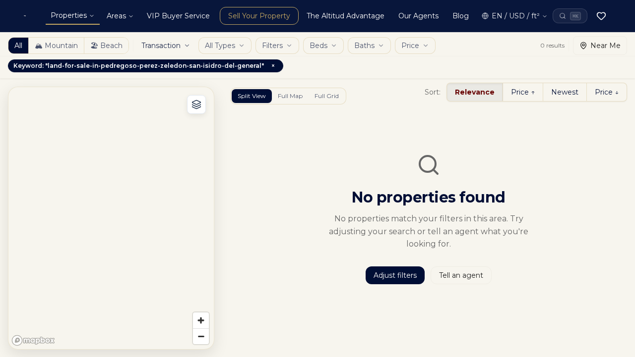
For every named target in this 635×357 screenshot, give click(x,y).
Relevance (475, 92)
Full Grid (327, 96)
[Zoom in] (201, 320)
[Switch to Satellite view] (196, 104)
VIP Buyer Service (178, 15)
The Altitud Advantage (345, 15)
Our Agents (418, 15)
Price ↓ (607, 92)
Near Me (605, 45)
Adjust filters (395, 275)
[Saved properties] (601, 16)
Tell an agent (461, 275)
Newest (564, 92)
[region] (111, 218)
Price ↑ (523, 92)
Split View (252, 96)
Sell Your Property (259, 15)
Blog (460, 15)
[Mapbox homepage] (33, 340)
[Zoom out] (201, 336)
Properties (69, 15)
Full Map (290, 96)
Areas (116, 15)
